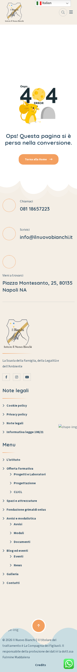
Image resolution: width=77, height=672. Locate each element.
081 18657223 (35, 209)
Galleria (12, 574)
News (18, 565)
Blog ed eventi (17, 550)
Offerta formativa (20, 468)
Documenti (22, 542)
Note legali (15, 423)
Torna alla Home (36, 159)
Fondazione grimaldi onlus (26, 509)
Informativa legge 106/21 (25, 432)
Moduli (19, 533)
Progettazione (25, 483)
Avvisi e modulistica (21, 518)
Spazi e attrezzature (22, 501)
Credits (40, 665)
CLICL (18, 492)
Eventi (18, 556)
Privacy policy (17, 414)
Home (38, 51)
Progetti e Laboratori (30, 474)
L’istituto (13, 460)
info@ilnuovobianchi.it (46, 237)
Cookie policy (17, 405)
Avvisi (18, 524)
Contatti (13, 583)
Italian (46, 3)
